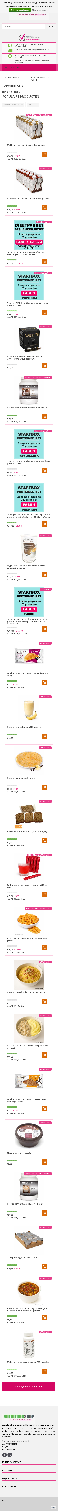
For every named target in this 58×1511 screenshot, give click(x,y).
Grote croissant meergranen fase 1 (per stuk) (26, 1100)
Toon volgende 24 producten (27, 1386)
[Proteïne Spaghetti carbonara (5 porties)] (29, 975)
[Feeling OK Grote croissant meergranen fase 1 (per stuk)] (29, 1082)
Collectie (15, 91)
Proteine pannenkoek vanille (21, 778)
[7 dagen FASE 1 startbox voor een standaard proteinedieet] (29, 444)
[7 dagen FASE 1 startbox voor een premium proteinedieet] (29, 285)
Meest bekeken (11, 104)
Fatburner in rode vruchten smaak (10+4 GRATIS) (26, 886)
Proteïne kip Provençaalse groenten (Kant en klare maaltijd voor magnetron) (27, 1309)
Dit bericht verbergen (20, 10)
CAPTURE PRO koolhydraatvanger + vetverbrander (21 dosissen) (24, 357)
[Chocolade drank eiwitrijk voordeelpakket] (29, 181)
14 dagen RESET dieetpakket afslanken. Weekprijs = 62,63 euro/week (26, 253)
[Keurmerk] (29, 37)
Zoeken (50, 26)
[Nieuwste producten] (9, 1455)
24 (30, 104)
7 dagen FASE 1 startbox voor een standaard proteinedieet (29, 462)
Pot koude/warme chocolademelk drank (27, 407)
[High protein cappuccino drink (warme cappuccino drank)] (29, 548)
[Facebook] (4, 1455)
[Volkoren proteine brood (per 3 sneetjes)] (29, 814)
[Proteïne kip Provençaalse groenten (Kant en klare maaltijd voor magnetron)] (29, 1291)
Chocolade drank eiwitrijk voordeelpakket (28, 198)
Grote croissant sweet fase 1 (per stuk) (29, 674)
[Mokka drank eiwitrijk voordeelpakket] (29, 127)
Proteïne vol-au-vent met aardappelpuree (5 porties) (29, 1046)
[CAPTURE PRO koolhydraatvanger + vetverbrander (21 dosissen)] (29, 339)
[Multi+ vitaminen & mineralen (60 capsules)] (29, 1344)
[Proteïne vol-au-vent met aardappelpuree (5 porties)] (29, 1028)
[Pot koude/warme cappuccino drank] (29, 1186)
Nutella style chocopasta (19, 1152)
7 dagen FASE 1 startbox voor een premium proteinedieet (28, 304)
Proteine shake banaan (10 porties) (24, 727)
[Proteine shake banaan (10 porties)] (29, 709)
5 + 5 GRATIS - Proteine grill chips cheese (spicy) (27, 939)
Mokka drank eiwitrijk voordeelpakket (26, 145)
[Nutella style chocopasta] (29, 1135)
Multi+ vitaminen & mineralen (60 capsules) (28, 1362)
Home (5, 91)
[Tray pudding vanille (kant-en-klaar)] (29, 1240)
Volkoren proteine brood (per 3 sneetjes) (27, 831)
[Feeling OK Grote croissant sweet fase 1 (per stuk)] (29, 656)
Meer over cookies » (41, 10)
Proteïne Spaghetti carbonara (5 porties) (27, 992)
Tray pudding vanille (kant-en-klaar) (25, 1257)
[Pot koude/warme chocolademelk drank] (29, 390)
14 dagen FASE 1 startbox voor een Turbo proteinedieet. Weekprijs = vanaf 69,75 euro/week (27, 621)
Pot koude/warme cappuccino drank (25, 1203)
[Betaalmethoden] (53, 1507)
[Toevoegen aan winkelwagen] (44, 154)
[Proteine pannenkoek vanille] (29, 760)
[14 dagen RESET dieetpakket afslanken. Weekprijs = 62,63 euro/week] (29, 235)
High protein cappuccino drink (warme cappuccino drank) (26, 566)
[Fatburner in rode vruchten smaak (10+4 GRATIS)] (29, 867)
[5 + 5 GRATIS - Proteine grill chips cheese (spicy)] (29, 921)
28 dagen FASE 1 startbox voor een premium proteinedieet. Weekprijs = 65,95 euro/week (28, 515)
